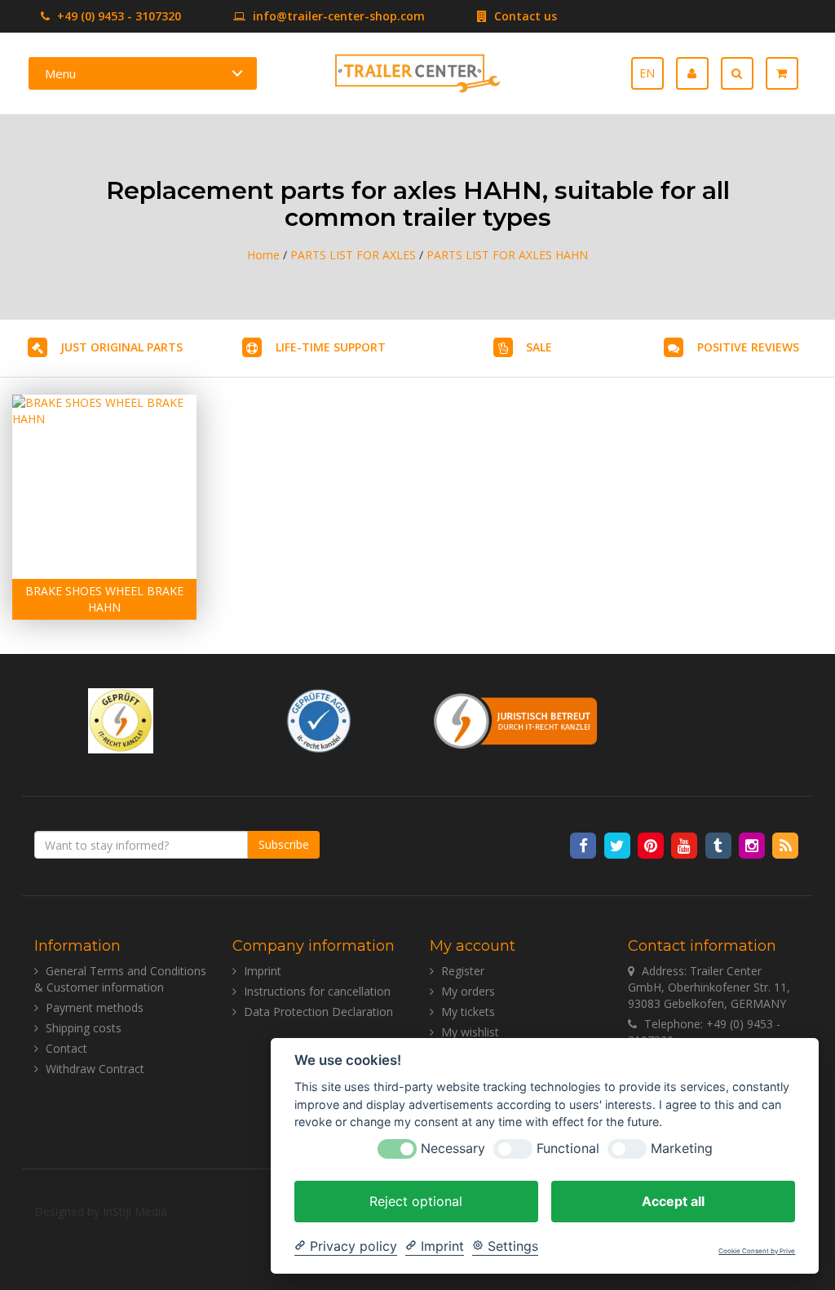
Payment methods (95, 1007)
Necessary (453, 1148)
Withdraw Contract (95, 1068)
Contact (66, 1048)
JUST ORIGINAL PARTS (121, 347)
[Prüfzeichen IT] (120, 719)
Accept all (673, 1201)
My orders (468, 991)
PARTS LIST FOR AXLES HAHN (507, 255)
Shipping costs (83, 1028)
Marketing (682, 1148)
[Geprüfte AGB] (318, 719)
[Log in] (698, 73)
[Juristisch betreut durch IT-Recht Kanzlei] (516, 719)
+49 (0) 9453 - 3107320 (117, 16)
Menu (60, 73)
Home (263, 255)
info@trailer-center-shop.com (339, 16)
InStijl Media (135, 1211)
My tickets (468, 1011)
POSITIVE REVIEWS (748, 347)
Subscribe (283, 844)
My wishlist (470, 1032)
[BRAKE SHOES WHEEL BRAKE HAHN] (104, 487)
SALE (539, 347)
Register (462, 971)
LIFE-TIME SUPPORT (331, 347)
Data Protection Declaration (318, 1011)
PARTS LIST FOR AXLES (353, 255)
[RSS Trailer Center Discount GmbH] (786, 844)
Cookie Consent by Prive (756, 1251)
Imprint (262, 971)
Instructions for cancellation (317, 991)
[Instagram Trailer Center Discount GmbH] (753, 844)
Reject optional (415, 1201)
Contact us (524, 16)
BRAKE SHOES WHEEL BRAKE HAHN (104, 599)
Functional (568, 1148)
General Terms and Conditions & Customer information (120, 979)
